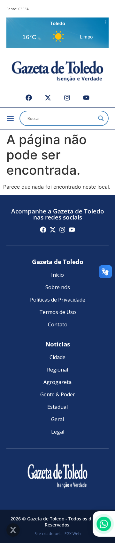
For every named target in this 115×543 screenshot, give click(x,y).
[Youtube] (86, 97)
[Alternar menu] (10, 118)
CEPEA (23, 8)
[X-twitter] (48, 97)
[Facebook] (29, 97)
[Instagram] (67, 97)
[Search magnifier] (100, 118)
